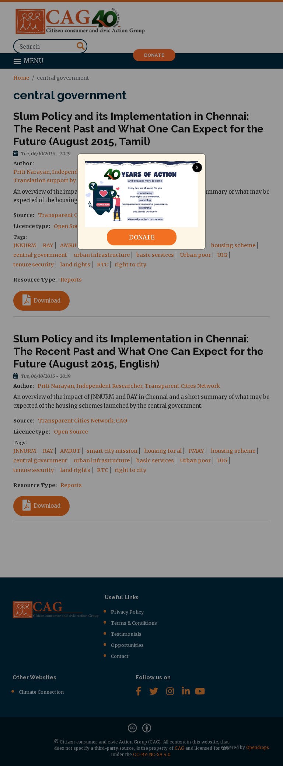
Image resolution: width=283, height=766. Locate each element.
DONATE (141, 237)
